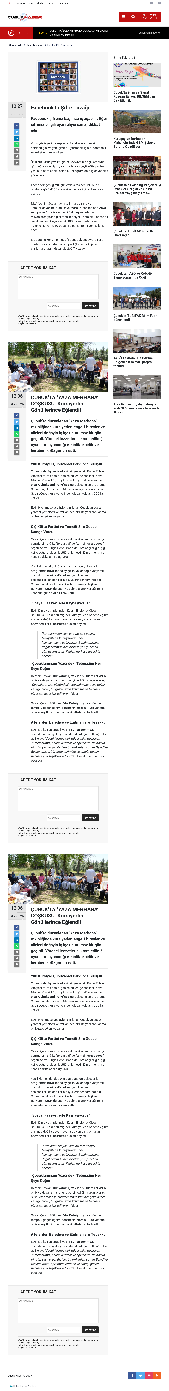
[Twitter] (16, 132)
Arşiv (50, 3)
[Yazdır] (16, 156)
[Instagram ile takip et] (149, 1375)
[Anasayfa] (9, 3)
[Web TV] (151, 3)
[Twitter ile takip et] (140, 1375)
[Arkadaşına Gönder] (16, 150)
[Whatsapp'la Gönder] (16, 144)
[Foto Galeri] (159, 3)
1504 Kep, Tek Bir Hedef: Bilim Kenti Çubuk (74, 32)
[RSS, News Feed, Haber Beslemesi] (157, 1375)
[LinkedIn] (16, 138)
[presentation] (20, 33)
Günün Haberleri (36, 3)
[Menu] (123, 17)
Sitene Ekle (62, 3)
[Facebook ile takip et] (132, 1375)
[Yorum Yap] (16, 162)
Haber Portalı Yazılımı (24, 1386)
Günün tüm (150, 32)
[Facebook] (16, 126)
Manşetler (20, 3)
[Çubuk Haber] (25, 16)
